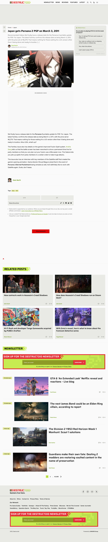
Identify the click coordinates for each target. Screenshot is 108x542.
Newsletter (49, 2)
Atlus (13, 190)
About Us (13, 499)
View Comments (41, 231)
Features (74, 2)
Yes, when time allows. (85, 46)
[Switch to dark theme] (94, 2)
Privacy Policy (67, 366)
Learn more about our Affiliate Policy (31, 211)
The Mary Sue (34, 508)
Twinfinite (25, 505)
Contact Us (25, 499)
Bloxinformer (62, 508)
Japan (15, 27)
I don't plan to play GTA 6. (86, 50)
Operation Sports (24, 508)
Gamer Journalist (85, 505)
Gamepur (31, 505)
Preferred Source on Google (39, 214)
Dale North (14, 45)
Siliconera (62, 505)
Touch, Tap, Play (45, 508)
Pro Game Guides (15, 505)
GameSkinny (13, 508)
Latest (82, 2)
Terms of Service (57, 366)
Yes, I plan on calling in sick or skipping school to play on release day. (90, 42)
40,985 (56, 476)
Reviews (65, 2)
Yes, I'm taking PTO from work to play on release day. (90, 37)
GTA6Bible (71, 508)
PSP (17, 190)
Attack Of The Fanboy (42, 505)
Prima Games (54, 505)
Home (9, 27)
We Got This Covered (72, 505)
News (58, 2)
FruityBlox (54, 508)
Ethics (19, 499)
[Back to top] (3, 259)
